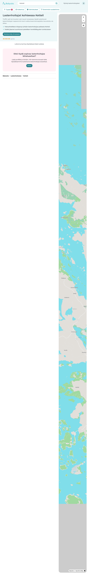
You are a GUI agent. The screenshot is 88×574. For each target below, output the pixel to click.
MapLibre (71, 571)
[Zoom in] (83, 17)
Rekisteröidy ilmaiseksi (12, 34)
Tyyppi (9, 9)
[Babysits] (8, 3)
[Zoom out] (83, 20)
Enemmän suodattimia (50, 9)
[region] (73, 293)
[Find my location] (83, 25)
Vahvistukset (33, 9)
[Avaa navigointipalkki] (83, 3)
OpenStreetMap (79, 571)
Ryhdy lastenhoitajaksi (71, 3)
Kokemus (20, 9)
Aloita (29, 65)
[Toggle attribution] (85, 571)
